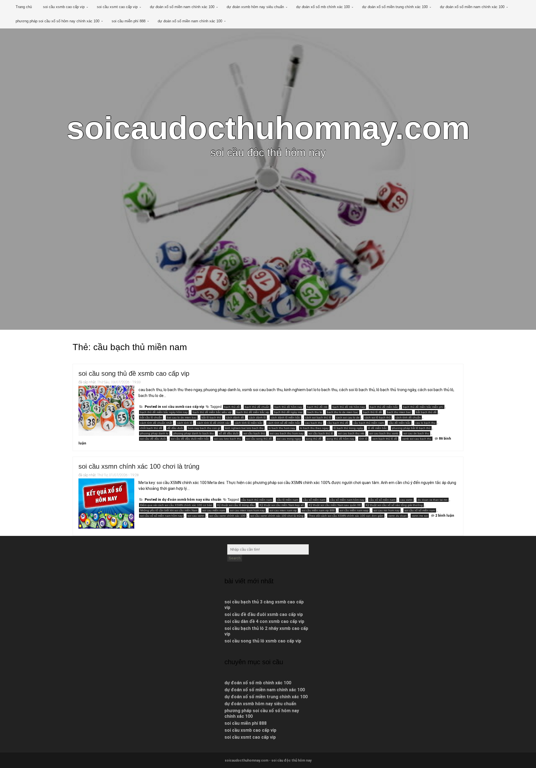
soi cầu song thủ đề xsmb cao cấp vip (133, 373)
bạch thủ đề (232, 406)
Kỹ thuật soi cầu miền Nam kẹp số (282, 505)
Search (235, 558)
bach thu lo (314, 412)
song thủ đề (314, 438)
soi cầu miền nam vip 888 (318, 510)
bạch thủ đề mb (317, 406)
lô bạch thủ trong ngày (348, 428)
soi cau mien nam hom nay (247, 510)
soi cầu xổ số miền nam (420, 510)
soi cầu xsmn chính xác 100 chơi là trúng (138, 466)
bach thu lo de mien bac (342, 412)
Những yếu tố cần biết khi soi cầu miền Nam (168, 510)
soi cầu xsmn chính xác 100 (227, 515)
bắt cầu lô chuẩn (151, 417)
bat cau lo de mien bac (182, 417)
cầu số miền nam (314, 499)
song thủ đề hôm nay (340, 438)
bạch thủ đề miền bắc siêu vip (212, 412)
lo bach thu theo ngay (314, 428)
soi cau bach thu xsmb (383, 433)
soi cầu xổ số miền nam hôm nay (161, 515)
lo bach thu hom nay (282, 428)
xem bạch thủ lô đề (384, 438)
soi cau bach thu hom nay (286, 433)
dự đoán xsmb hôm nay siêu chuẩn (255, 7)
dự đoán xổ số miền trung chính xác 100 (395, 7)
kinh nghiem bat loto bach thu (244, 428)
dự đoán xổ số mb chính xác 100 (323, 7)
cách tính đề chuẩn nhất (156, 422)
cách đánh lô (257, 417)
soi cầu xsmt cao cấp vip (117, 7)
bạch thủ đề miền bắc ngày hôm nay (164, 412)
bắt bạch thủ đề (426, 412)
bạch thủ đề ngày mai (288, 412)
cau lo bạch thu (425, 422)
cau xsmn (406, 499)
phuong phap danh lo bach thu (193, 433)
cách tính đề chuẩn (408, 417)
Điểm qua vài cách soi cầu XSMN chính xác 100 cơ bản (176, 505)
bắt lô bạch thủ (211, 417)
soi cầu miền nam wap (354, 510)
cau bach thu (313, 422)
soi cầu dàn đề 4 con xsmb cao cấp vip (264, 621)
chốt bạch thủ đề (151, 428)
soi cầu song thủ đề (259, 438)
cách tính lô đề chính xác (213, 422)
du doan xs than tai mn (433, 499)
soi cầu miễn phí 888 (128, 21)
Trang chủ (24, 7)
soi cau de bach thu (416, 433)
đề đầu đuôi (175, 428)
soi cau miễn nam (213, 510)
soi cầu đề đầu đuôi (153, 438)
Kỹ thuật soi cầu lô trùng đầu (236, 505)
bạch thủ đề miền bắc (384, 406)
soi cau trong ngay (289, 438)
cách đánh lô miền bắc (285, 417)
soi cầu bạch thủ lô (320, 433)
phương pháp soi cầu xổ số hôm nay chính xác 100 (57, 21)
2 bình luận (444, 515)
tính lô (363, 438)
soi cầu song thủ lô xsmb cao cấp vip (262, 641)
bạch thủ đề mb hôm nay (348, 406)
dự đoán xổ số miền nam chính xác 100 (182, 7)
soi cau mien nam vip (283, 510)
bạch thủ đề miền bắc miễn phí (423, 406)
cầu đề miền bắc (399, 422)
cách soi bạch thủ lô (318, 417)
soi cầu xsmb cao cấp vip (64, 7)
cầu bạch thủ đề (337, 422)
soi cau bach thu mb (351, 433)
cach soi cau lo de (348, 417)
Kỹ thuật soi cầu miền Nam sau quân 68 (335, 505)
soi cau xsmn (196, 515)
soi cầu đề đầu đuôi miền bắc (190, 438)
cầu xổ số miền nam (382, 499)
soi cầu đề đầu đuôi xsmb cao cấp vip (263, 614)
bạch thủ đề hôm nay (288, 406)
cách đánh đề (235, 417)
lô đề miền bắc (377, 428)
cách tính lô (184, 422)
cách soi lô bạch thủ (378, 417)
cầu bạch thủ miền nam (368, 422)
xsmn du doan (397, 515)
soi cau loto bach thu (227, 438)
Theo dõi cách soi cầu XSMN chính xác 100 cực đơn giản (345, 515)
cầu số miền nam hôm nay (347, 499)
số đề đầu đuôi (228, 433)
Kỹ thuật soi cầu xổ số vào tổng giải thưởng (394, 505)
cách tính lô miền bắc (248, 422)
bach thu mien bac (399, 412)
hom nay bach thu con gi (204, 428)
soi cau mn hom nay (386, 510)
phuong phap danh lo (154, 433)
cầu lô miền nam (287, 499)
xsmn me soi (420, 515)
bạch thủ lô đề (372, 412)
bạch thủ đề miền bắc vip (252, 412)
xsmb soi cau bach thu (416, 438)
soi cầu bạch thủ (254, 433)
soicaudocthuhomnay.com (268, 128)
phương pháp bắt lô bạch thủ (411, 428)
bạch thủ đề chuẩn (257, 406)
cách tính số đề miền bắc (283, 422)
